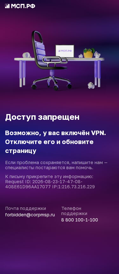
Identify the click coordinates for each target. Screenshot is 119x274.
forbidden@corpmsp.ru (30, 214)
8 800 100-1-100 (79, 219)
